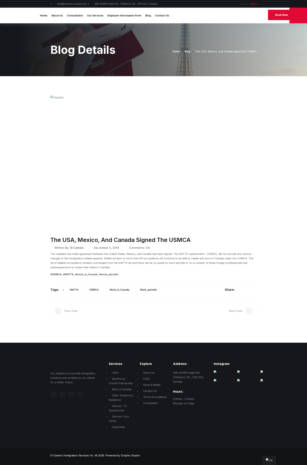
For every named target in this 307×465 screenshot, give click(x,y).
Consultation (75, 15)
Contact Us (162, 15)
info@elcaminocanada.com (72, 3)
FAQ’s (146, 378)
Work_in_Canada (119, 289)
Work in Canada (121, 389)
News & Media (151, 384)
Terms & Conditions (155, 397)
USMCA (94, 289)
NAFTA (74, 289)
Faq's (253, 3)
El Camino (77, 247)
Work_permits (148, 289)
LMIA (115, 372)
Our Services (95, 15)
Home (43, 15)
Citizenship (118, 427)
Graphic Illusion (130, 455)
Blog (148, 15)
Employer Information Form (124, 15)
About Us (57, 15)
